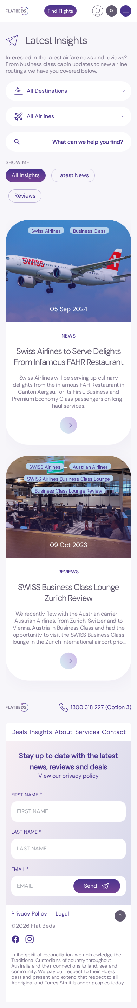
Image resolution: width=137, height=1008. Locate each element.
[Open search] (111, 11)
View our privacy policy (68, 775)
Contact (114, 732)
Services (87, 732)
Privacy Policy (29, 913)
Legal (62, 913)
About (63, 732)
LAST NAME (24, 832)
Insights (41, 732)
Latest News (73, 175)
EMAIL (18, 869)
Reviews (24, 195)
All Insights (26, 175)
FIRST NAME (24, 794)
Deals (19, 732)
